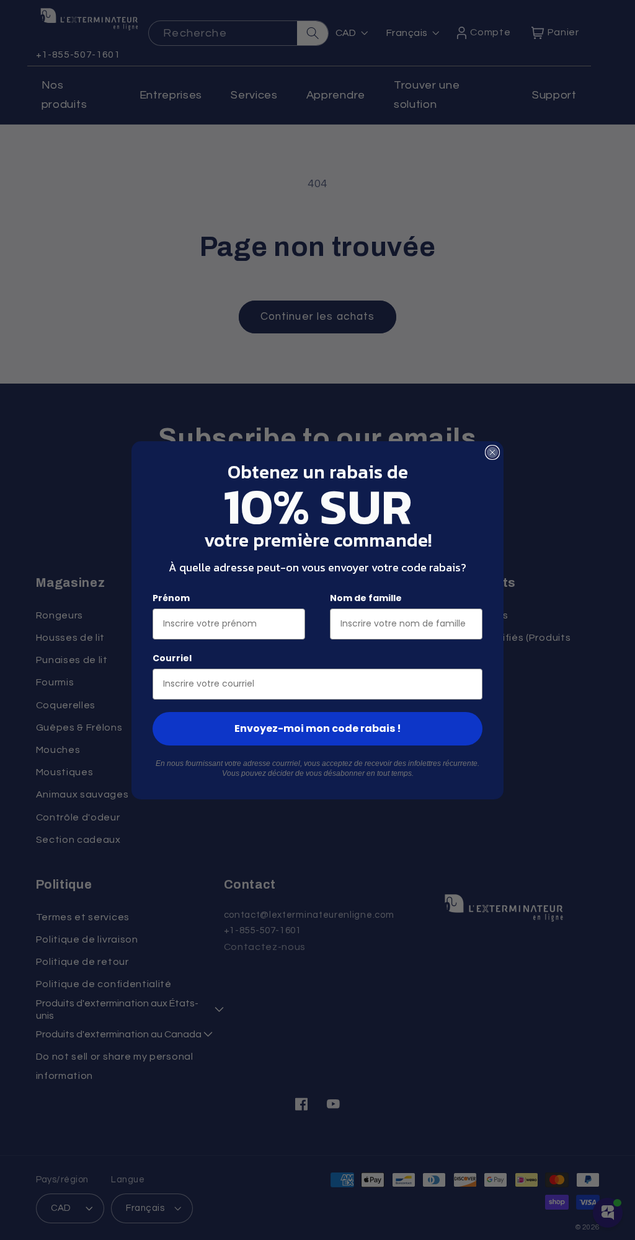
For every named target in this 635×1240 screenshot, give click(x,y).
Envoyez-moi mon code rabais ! (317, 728)
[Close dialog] (492, 452)
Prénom (171, 598)
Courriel (172, 658)
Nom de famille (366, 598)
